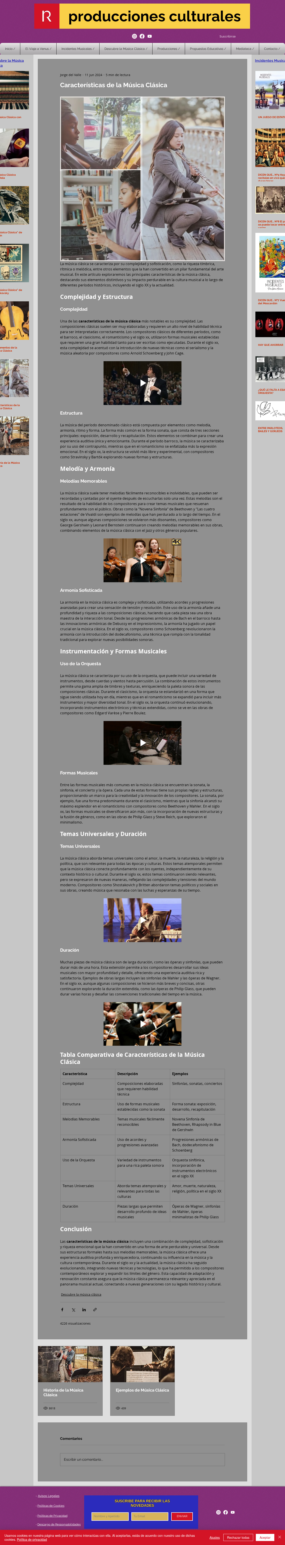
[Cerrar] (279, 1537)
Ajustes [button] (215, 1537)
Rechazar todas (238, 1537)
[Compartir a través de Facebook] (62, 1309)
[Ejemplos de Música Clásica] (142, 1364)
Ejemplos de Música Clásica (142, 1390)
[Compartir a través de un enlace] (95, 1309)
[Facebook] (142, 36)
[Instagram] (134, 36)
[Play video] (142, 383)
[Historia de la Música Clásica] (70, 1364)
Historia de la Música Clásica (63, 1392)
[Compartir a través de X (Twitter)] (73, 1309)
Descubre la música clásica (81, 1294)
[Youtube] (149, 36)
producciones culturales (154, 16)
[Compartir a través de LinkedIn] (84, 1309)
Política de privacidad (32, 1539)
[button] (169, 49)
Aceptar (265, 1537)
